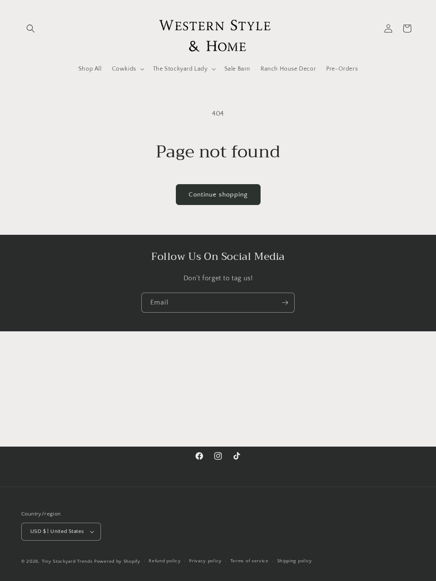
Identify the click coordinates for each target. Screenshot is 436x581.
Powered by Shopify (117, 561)
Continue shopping (218, 194)
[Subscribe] (284, 303)
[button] (30, 28)
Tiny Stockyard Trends (67, 561)
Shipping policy (295, 561)
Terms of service (249, 561)
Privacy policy (205, 561)
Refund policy (165, 561)
